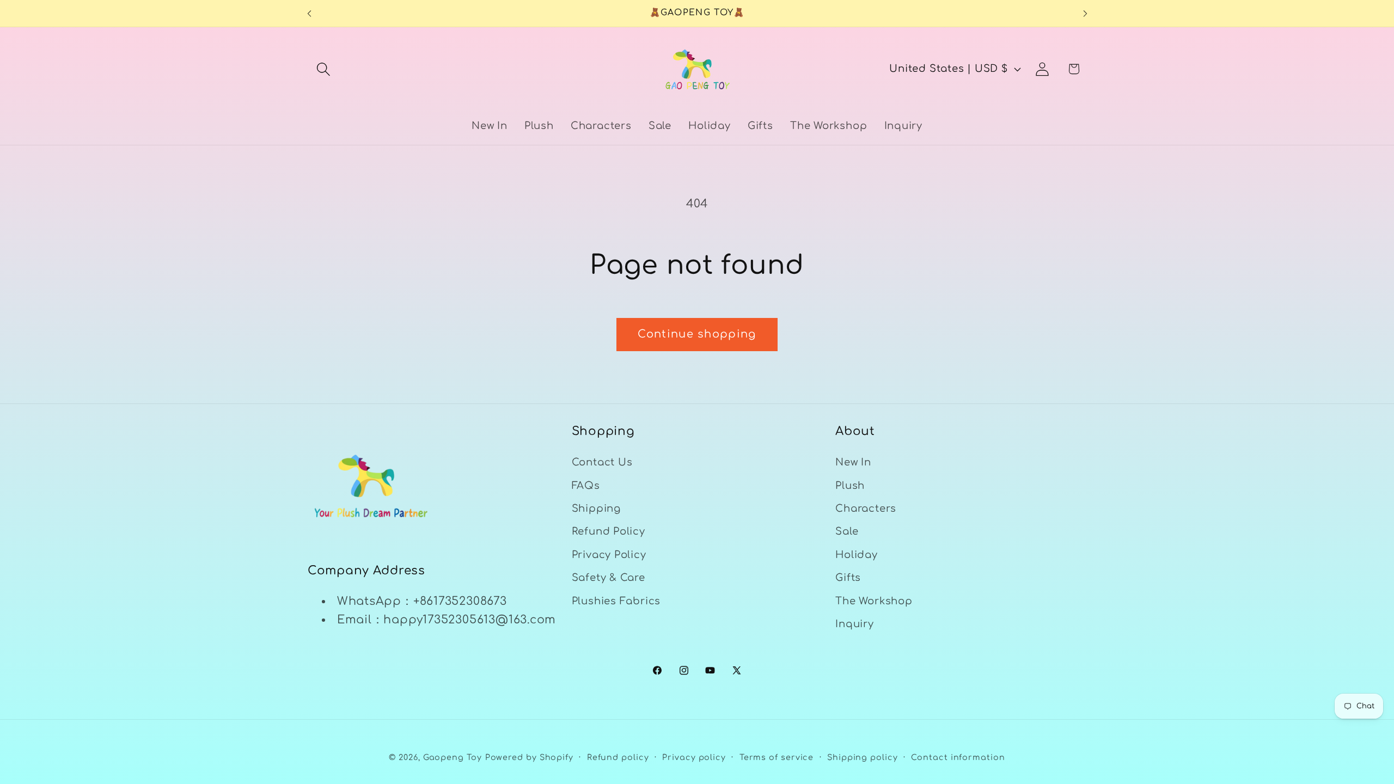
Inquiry (854, 623)
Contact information (958, 757)
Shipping (596, 508)
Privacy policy (694, 757)
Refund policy (618, 757)
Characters (865, 508)
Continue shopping (697, 334)
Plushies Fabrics (616, 601)
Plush (850, 485)
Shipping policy (862, 757)
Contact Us (602, 462)
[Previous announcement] (309, 13)
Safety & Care (608, 577)
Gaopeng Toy (452, 757)
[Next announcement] (1085, 13)
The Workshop (873, 601)
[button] (323, 68)
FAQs (586, 485)
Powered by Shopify (529, 757)
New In (853, 462)
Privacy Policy (609, 554)
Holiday (856, 554)
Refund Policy (608, 531)
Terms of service (776, 757)
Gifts (848, 577)
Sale (846, 531)
